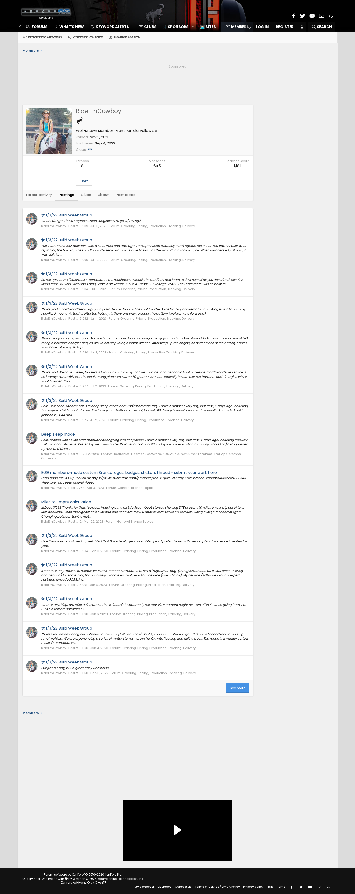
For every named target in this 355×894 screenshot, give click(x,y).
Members (240, 26)
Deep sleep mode (58, 434)
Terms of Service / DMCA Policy (217, 887)
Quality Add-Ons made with (43, 879)
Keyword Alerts (112, 26)
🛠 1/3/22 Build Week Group (66, 215)
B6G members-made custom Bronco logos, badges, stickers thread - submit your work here (129, 472)
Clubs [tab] (86, 194)
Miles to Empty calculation (66, 502)
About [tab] (103, 194)
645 (157, 166)
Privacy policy (253, 887)
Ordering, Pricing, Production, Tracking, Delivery (158, 226)
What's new (71, 26)
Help (270, 887)
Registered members (45, 37)
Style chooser (144, 887)
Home (281, 887)
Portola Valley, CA (141, 130)
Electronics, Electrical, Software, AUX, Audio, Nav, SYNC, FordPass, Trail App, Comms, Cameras (141, 456)
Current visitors (87, 37)
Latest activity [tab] (39, 194)
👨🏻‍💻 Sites (208, 26)
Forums (40, 26)
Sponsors (164, 887)
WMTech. (108, 879)
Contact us (183, 887)
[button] (176, 27)
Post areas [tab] (125, 194)
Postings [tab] (66, 194)
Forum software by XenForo (83, 874)
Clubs (150, 26)
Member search (126, 37)
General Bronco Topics (136, 487)
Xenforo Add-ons (83, 882)
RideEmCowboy (53, 226)
